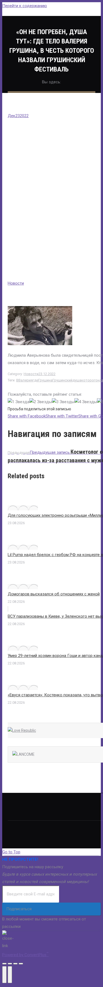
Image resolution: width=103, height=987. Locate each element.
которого (89, 380)
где (35, 380)
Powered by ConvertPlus (25, 954)
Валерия (25, 380)
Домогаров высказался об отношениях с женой (54, 594)
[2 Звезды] (40, 402)
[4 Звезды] (85, 402)
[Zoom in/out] (21, 963)
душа (77, 380)
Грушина (45, 380)
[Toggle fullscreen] (15, 963)
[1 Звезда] (18, 402)
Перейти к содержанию (24, 5)
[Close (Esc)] (4, 963)
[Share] (10, 963)
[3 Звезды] (63, 402)
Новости (16, 283)
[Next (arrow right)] (10, 974)
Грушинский (62, 380)
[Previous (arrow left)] (4, 974)
